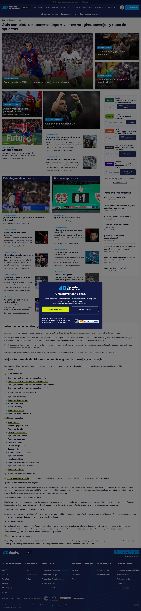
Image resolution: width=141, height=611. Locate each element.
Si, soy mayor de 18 (56, 309)
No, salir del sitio (85, 309)
